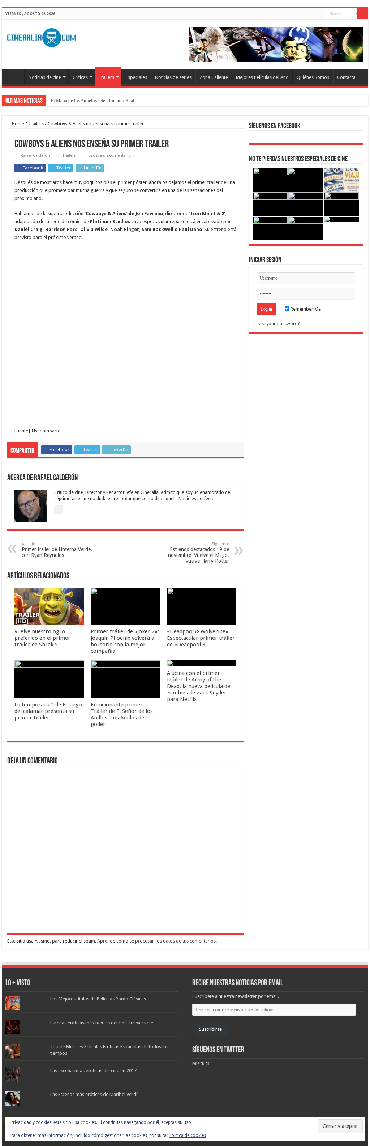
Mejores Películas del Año (262, 77)
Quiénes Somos (313, 77)
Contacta (346, 77)
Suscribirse (210, 1029)
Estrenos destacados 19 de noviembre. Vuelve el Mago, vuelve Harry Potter (198, 553)
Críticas (80, 77)
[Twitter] (312, 14)
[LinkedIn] (319, 14)
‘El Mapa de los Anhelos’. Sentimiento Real (91, 100)
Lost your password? (278, 323)
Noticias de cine (45, 77)
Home (17, 123)
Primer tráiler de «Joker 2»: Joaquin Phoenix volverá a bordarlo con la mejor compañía (125, 641)
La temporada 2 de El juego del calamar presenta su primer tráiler (48, 711)
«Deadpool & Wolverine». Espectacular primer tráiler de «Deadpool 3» (201, 638)
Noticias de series (173, 77)
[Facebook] (306, 14)
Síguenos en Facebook (274, 126)
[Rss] (299, 14)
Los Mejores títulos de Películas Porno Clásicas (98, 999)
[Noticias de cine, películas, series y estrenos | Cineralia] (41, 36)
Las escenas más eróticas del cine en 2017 (93, 1070)
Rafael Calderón (35, 155)
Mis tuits (200, 1063)
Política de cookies (187, 1135)
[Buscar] (362, 13)
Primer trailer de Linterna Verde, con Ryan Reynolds (57, 550)
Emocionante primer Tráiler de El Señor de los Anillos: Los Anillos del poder (122, 714)
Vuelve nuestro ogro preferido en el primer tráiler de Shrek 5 (42, 638)
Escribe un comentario (110, 155)
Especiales (136, 77)
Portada (14, 76)
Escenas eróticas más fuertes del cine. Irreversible (101, 1022)
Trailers (106, 77)
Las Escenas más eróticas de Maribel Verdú (94, 1094)
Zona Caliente (213, 77)
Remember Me (305, 309)
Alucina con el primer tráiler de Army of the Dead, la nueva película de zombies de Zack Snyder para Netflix (198, 686)
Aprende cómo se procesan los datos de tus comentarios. (157, 941)
